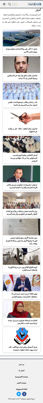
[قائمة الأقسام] (4, 4)
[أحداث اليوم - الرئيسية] (34, 4)
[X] (19, 394)
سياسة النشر (21, 382)
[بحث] (9, 4)
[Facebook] (24, 394)
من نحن (21, 364)
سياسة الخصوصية (21, 376)
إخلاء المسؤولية (21, 389)
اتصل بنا (21, 370)
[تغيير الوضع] (15, 4)
